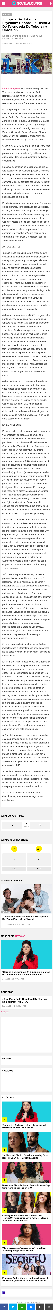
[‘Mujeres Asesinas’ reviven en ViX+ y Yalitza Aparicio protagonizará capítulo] (26, 1234)
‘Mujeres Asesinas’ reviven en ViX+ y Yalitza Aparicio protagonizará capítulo (23, 1249)
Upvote (12, 825)
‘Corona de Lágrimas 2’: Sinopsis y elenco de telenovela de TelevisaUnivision (26, 973)
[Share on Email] (49, 1307)
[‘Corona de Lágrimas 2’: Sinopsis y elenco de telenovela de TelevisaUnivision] (26, 954)
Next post (5, 1012)
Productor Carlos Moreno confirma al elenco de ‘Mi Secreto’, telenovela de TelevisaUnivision (25, 1279)
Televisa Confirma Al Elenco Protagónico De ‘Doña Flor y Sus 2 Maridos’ (25, 917)
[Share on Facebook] (4, 1307)
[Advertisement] (20, 1034)
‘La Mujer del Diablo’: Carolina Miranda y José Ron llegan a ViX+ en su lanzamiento (25, 1156)
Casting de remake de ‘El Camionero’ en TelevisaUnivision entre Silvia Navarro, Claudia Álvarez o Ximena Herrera (25, 1218)
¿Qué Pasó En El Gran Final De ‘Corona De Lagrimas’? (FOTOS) (24, 1000)
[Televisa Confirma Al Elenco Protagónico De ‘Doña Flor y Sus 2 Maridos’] (26, 898)
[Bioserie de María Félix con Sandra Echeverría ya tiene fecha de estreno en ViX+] (26, 1172)
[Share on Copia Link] (40, 1307)
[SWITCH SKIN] (50, 3)
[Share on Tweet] (13, 1307)
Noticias (6, 912)
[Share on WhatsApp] (22, 1307)
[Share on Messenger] (31, 1307)
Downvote (40, 825)
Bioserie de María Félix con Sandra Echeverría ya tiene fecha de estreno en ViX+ (26, 1186)
